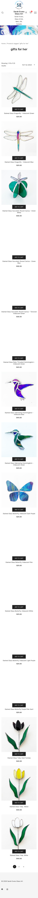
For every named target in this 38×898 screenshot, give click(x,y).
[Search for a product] (2, 12)
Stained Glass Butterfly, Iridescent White (19, 611)
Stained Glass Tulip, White (19, 855)
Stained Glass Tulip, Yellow (19, 807)
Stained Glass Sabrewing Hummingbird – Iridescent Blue (19, 413)
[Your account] (26, 12)
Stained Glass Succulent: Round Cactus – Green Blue (19, 262)
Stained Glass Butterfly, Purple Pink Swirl (19, 709)
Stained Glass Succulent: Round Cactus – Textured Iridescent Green (19, 312)
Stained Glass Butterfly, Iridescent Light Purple (19, 660)
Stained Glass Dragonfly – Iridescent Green (19, 113)
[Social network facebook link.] (2, 889)
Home (3, 43)
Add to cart (19, 109)
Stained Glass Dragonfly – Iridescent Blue (19, 162)
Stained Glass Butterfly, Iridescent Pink (19, 562)
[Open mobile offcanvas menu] (35, 12)
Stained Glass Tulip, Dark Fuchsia (19, 758)
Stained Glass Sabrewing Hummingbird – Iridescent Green (19, 464)
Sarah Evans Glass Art (19, 13)
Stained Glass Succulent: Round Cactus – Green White (19, 211)
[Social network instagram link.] (7, 889)
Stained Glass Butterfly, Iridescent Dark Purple (19, 513)
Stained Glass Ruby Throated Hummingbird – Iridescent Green (19, 363)
